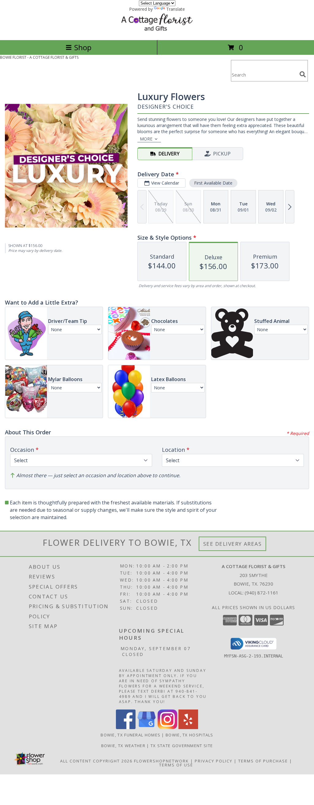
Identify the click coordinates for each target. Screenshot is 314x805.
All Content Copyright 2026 (96, 761)
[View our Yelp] (188, 727)
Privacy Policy (213, 761)
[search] (303, 74)
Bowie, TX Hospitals (189, 735)
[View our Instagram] (167, 727)
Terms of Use (176, 765)
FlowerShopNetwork (161, 761)
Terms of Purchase (263, 761)
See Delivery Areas (232, 543)
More (146, 139)
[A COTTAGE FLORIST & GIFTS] (157, 31)
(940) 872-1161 (261, 593)
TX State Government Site (182, 745)
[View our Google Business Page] (146, 727)
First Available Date (213, 183)
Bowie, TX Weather (123, 745)
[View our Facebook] (126, 727)
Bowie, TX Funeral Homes (130, 735)
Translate (175, 9)
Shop (82, 47)
